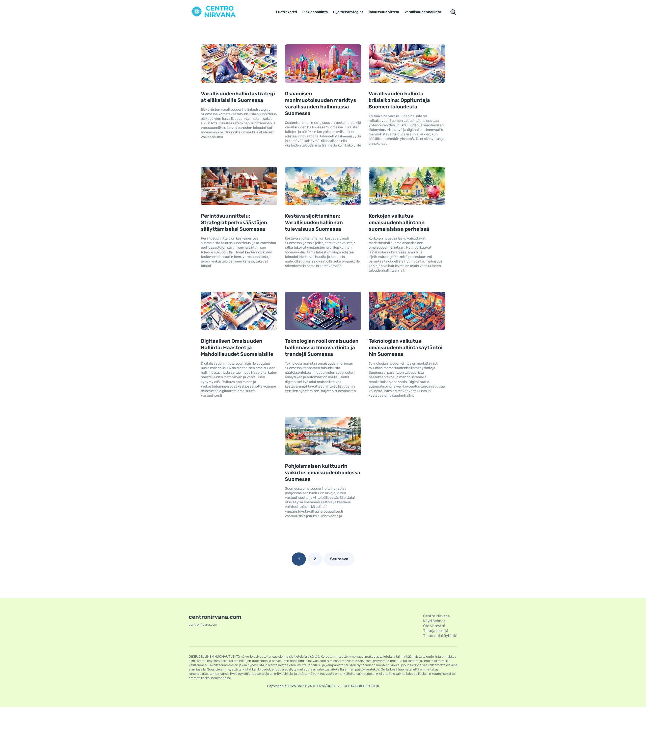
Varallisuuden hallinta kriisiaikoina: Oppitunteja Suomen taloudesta (399, 100)
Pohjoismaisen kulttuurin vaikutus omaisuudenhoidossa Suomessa (322, 472)
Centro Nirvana (436, 616)
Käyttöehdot (434, 621)
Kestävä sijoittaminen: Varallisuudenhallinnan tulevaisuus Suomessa (314, 222)
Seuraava (339, 559)
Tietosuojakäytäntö (440, 635)
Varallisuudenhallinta (423, 12)
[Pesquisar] (453, 12)
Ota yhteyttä (434, 626)
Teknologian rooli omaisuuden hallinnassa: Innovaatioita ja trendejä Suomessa (322, 347)
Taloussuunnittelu (383, 12)
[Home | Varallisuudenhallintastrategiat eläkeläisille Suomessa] (221, 12)
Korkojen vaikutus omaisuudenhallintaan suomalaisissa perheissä (399, 222)
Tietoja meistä (435, 630)
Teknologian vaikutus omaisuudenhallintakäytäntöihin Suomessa (405, 347)
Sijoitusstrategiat (348, 12)
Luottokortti (286, 12)
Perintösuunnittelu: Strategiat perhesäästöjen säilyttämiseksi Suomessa (234, 222)
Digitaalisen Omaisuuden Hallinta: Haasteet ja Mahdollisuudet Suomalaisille (237, 347)
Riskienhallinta (315, 12)
